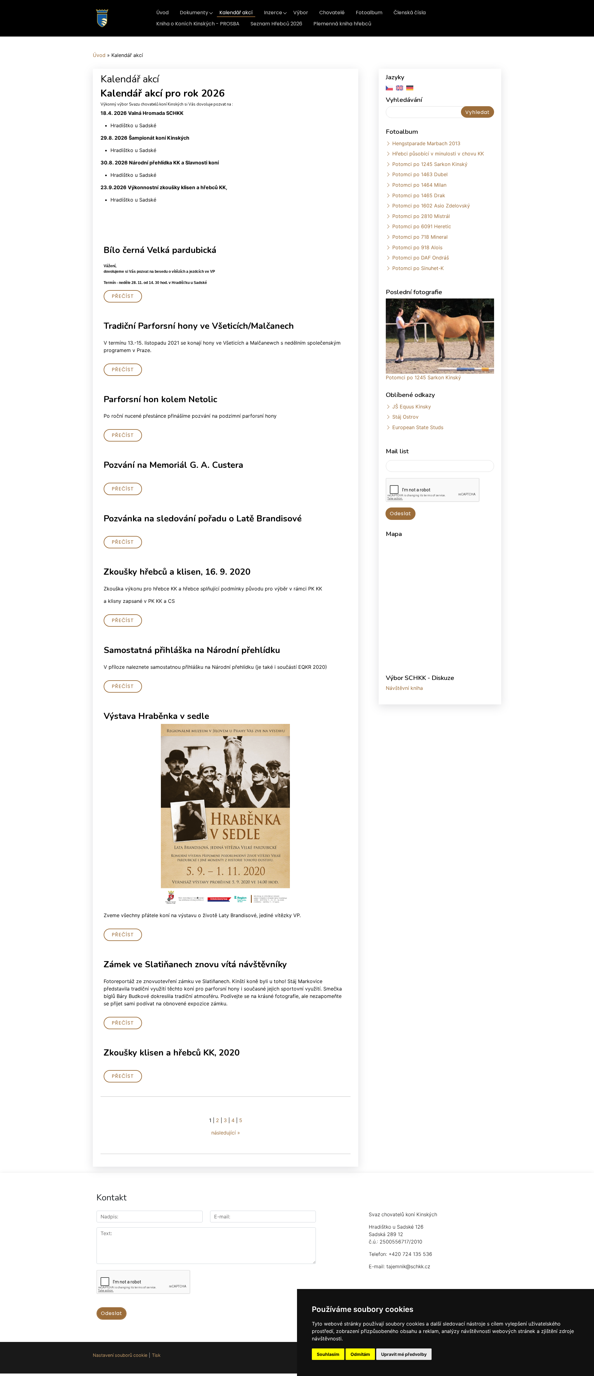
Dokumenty (194, 12)
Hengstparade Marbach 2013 (426, 143)
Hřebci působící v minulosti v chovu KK (438, 153)
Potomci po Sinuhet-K (418, 268)
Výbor (300, 12)
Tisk (156, 1355)
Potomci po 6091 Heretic (421, 226)
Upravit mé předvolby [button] (404, 1354)
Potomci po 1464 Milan (419, 185)
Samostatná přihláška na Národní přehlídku (192, 650)
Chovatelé (332, 12)
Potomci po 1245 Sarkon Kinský (429, 164)
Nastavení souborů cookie (120, 1355)
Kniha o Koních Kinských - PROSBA (197, 23)
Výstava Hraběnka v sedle (156, 716)
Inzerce (273, 12)
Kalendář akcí (236, 12)
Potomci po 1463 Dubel (420, 174)
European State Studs (417, 427)
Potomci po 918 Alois (417, 247)
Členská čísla (410, 12)
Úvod (162, 12)
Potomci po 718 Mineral (420, 237)
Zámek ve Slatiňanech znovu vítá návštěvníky (195, 964)
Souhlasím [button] (328, 1354)
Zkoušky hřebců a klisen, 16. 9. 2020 (177, 572)
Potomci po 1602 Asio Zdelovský (431, 205)
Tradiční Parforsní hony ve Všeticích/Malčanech (199, 326)
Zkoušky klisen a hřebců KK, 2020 (172, 1053)
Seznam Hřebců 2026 (276, 23)
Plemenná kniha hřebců (342, 23)
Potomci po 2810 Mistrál (421, 216)
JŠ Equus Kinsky (411, 406)
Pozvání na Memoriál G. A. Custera (173, 465)
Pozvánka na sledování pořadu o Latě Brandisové (203, 519)
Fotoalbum (369, 12)
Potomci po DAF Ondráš (420, 258)
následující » (225, 1133)
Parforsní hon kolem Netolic (160, 399)
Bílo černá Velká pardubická (160, 250)
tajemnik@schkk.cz (408, 1266)
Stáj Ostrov (405, 417)
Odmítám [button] (360, 1354)
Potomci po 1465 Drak (418, 195)
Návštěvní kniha (404, 688)
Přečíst (123, 296)
